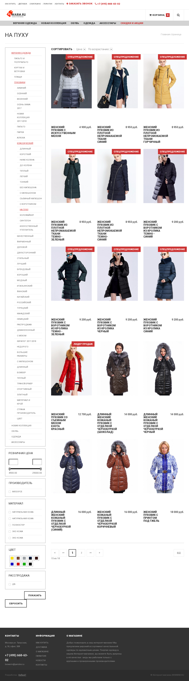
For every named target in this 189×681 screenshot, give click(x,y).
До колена (26, 165)
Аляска (21, 138)
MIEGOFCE (17, 491)
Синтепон (25, 221)
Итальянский (24, 286)
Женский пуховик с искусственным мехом (60, 131)
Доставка (22, 4)
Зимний (21, 88)
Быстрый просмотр (72, 120)
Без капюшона (28, 187)
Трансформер (25, 383)
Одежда (89, 23)
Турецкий (22, 308)
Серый (24, 558)
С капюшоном (28, 193)
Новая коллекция (53, 23)
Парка (20, 132)
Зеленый (24, 564)
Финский (22, 291)
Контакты (59, 4)
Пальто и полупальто (21, 60)
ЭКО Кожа (17, 538)
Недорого (22, 347)
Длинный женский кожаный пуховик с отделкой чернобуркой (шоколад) (106, 423)
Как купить (10, 4)
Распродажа (24, 324)
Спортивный (24, 389)
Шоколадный (36, 558)
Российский (24, 302)
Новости (41, 660)
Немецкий (22, 319)
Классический (25, 143)
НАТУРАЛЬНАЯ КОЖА (22, 512)
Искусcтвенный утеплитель (29, 228)
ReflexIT (22, 675)
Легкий (24, 176)
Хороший (22, 275)
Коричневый (18, 558)
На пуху (24, 209)
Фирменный (24, 242)
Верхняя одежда (25, 23)
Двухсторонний (26, 253)
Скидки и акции (132, 23)
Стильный (23, 258)
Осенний (22, 93)
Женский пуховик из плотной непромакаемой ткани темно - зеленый (60, 230)
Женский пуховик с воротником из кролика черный (106, 325)
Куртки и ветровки (19, 70)
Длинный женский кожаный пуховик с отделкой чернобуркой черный (152, 423)
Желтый (12, 558)
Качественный (25, 236)
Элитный (22, 394)
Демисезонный (26, 330)
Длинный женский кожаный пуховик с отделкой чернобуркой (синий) (60, 521)
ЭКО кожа (17, 531)
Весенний (22, 99)
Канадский (23, 313)
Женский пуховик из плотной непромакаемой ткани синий (106, 134)
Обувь (75, 23)
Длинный (25, 149)
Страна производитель (26, 411)
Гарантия (47, 4)
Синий (12, 564)
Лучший (21, 264)
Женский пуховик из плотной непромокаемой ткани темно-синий (106, 230)
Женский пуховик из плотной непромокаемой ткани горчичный (152, 134)
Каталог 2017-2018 (26, 341)
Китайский (23, 297)
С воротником (28, 204)
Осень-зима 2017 (23, 106)
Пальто (21, 127)
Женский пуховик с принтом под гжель (151, 516)
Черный (30, 564)
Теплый (24, 171)
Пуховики (19, 82)
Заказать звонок (80, 3)
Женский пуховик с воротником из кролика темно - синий (152, 229)
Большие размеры (22, 354)
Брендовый (23, 269)
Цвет (19, 418)
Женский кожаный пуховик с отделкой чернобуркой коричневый (106, 519)
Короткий (25, 154)
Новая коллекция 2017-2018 (23, 117)
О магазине (35, 4)
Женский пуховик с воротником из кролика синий (152, 325)
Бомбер (21, 372)
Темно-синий (30, 558)
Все (179, 553)
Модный (22, 280)
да (13, 584)
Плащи (18, 77)
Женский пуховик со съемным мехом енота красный (59, 422)
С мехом (21, 336)
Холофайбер (27, 215)
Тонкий (24, 182)
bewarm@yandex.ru (14, 664)
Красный (18, 564)
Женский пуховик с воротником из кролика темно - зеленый (60, 327)
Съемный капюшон (31, 198)
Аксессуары (107, 23)
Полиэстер (18, 525)
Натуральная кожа (22, 518)
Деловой (22, 247)
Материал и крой (23, 402)
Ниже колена (27, 160)
